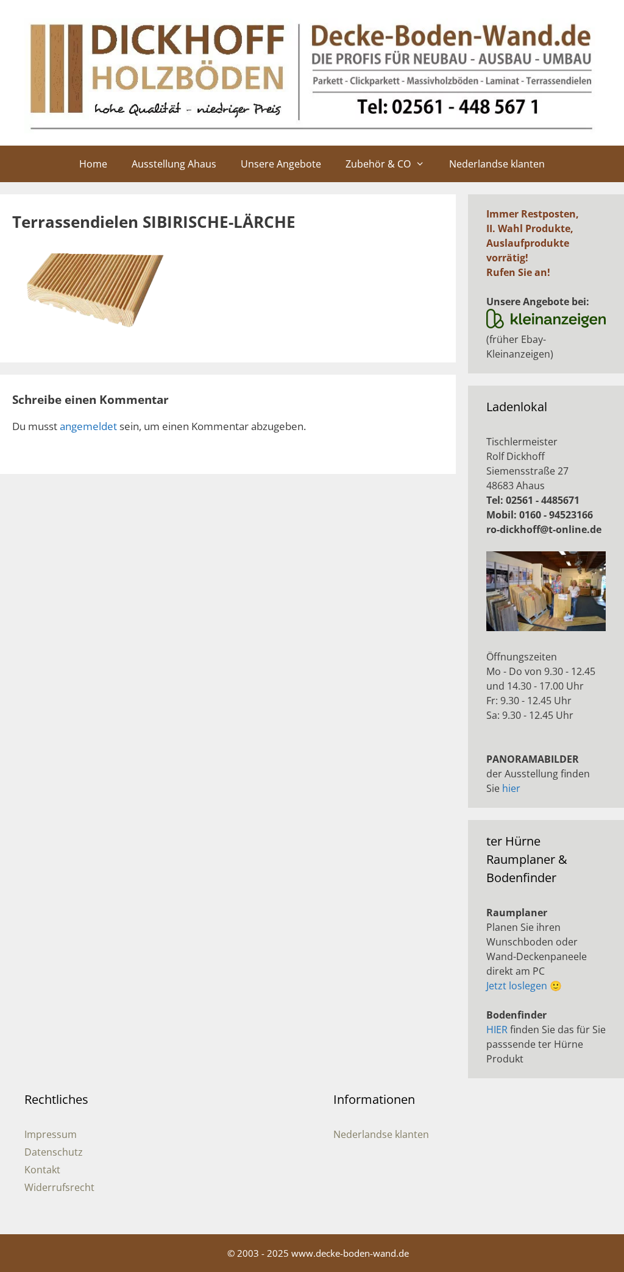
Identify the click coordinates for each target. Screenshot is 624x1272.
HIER (497, 1029)
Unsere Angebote (281, 164)
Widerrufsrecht (59, 1187)
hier (511, 788)
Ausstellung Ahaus (174, 164)
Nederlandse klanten (497, 164)
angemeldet (88, 426)
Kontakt (42, 1169)
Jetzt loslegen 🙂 (524, 985)
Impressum (50, 1134)
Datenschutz (53, 1152)
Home (93, 164)
